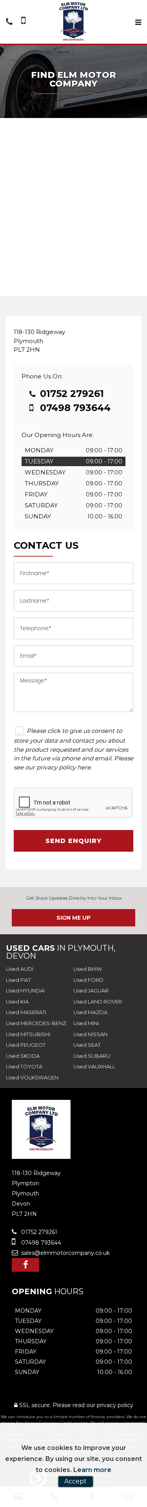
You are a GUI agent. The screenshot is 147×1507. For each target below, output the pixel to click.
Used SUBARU (91, 1056)
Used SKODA (23, 1056)
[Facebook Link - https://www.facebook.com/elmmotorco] (25, 1265)
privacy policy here (63, 767)
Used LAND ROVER (97, 1001)
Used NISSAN (90, 1034)
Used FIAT (18, 980)
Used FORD (88, 980)
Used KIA (17, 1001)
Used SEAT (87, 1045)
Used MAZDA (90, 1012)
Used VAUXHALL (94, 1066)
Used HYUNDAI (25, 990)
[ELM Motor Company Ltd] (73, 21)
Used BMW (87, 969)
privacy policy (115, 1405)
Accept (75, 1481)
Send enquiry (73, 841)
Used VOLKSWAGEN (32, 1077)
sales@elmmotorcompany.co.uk (65, 1252)
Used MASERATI (26, 1012)
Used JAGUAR (91, 990)
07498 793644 (74, 407)
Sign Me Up (73, 917)
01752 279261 (70, 393)
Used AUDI (19, 969)
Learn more (92, 1470)
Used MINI (86, 1023)
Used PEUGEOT (25, 1045)
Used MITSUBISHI (28, 1034)
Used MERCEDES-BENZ (36, 1023)
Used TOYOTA (24, 1066)
